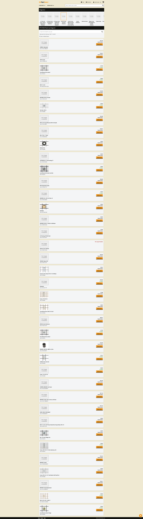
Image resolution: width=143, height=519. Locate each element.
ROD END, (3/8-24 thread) (45, 97)
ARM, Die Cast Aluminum (45, 324)
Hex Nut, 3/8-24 (43, 110)
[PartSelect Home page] (43, 2)
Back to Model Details (45, 36)
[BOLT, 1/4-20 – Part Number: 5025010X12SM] (44, 80)
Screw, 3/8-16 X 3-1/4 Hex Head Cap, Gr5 (48, 450)
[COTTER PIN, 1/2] (44, 156)
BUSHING (42, 210)
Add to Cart (99, 44)
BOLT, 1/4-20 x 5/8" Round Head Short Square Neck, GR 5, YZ (52, 424)
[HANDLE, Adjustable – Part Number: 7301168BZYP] (44, 43)
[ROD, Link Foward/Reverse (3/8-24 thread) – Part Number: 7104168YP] (44, 118)
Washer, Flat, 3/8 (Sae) (44, 248)
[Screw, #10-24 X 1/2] (44, 471)
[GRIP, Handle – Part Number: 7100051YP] (44, 55)
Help (45, 518)
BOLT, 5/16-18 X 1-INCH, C (45, 500)
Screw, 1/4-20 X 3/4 (44, 374)
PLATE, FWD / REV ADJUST (45, 412)
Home (39, 518)
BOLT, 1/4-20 (42, 85)
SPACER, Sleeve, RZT (44, 261)
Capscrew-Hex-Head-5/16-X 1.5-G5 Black (48, 273)
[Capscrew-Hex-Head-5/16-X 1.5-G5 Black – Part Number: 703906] (44, 269)
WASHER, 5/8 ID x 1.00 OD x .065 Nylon (48, 223)
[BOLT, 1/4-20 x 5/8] (44, 420)
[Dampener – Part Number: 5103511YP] (44, 282)
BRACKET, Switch (43, 462)
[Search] (103, 5)
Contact (42, 518)
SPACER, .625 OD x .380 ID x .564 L (47, 349)
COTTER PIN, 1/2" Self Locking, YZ (46, 160)
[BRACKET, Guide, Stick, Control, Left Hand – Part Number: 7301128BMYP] (44, 395)
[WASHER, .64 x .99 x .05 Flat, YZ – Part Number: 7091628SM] (44, 194)
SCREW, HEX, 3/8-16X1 (44, 361)
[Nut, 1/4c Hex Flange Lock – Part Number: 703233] (44, 433)
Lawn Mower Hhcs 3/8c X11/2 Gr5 (46, 311)
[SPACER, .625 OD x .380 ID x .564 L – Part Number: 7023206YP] (44, 345)
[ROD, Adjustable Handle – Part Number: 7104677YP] (44, 181)
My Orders (89, 2)
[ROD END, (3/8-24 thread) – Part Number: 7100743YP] (44, 93)
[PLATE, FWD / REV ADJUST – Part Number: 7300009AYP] (44, 408)
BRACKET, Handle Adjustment (46, 487)
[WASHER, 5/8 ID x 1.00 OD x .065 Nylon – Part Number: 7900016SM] (44, 219)
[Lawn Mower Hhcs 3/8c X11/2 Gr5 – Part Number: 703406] (44, 307)
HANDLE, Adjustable (44, 47)
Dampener (42, 286)
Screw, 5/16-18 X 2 (43, 299)
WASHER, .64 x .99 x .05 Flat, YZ (46, 198)
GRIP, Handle (42, 59)
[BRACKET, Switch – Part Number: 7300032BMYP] (44, 458)
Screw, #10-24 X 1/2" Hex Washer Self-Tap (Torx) (49, 475)
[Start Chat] (140, 515)
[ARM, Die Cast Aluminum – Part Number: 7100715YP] (44, 320)
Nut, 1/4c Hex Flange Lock (45, 437)
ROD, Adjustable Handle (44, 185)
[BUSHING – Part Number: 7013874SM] (44, 206)
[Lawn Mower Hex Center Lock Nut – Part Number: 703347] (44, 168)
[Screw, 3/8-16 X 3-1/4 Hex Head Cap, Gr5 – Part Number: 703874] (44, 445)
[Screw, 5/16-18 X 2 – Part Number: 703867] (44, 294)
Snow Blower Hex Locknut (45, 72)
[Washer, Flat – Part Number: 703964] (44, 143)
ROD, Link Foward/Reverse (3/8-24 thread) (48, 122)
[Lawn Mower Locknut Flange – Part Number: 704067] (44, 508)
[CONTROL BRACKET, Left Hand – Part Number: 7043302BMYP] (44, 382)
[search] (102, 32)
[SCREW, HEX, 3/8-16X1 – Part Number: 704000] (44, 357)
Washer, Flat (42, 147)
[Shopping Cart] (103, 2)
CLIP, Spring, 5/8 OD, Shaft (45, 236)
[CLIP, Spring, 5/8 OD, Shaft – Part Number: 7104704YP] (44, 231)
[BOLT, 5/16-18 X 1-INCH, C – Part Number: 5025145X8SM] (44, 496)
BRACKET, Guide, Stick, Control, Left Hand (48, 399)
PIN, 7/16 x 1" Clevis (44, 135)
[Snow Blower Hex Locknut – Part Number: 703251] (44, 68)
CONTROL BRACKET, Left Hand (46, 387)
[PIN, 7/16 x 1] (44, 131)
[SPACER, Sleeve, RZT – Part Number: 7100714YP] (44, 257)
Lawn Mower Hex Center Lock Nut (46, 173)
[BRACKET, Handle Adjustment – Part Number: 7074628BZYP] (44, 483)
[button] (42, 5)
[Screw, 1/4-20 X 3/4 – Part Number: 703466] (44, 370)
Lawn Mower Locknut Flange (45, 513)
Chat (83, 2)
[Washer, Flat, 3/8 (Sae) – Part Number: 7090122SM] (44, 244)
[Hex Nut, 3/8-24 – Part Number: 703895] (44, 106)
